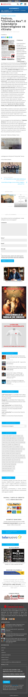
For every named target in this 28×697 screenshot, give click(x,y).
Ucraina (20, 462)
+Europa (5, 436)
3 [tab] (11, 206)
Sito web (3, 249)
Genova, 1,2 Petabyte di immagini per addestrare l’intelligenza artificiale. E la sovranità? (16, 382)
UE (3, 464)
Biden (22, 438)
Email (2, 243)
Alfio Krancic (19, 436)
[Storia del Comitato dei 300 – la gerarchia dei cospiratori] (4, 363)
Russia (22, 457)
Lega (4, 451)
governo (5, 446)
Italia (22, 449)
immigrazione (15, 449)
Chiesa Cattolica (19, 440)
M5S (8, 451)
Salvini (4, 459)
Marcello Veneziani (16, 451)
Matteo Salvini (16, 453)
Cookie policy (4, 659)
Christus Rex (6, 442)
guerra (11, 446)
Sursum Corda (6, 462)
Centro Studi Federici (7, 440)
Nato (15, 455)
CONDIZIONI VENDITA (6, 655)
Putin (17, 457)
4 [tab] (13, 206)
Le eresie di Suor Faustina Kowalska (15, 415)
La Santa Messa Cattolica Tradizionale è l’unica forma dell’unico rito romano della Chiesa (16, 357)
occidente (21, 455)
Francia (4, 444)
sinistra (10, 459)
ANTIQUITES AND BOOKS (12, 584)
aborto (11, 436)
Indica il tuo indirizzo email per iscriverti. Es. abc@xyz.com (13, 678)
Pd (12, 457)
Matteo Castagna (6, 453)
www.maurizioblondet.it (8, 468)
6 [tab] (16, 206)
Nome (3, 238)
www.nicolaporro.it (7, 470)
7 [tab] (18, 206)
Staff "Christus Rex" (15, 31)
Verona (13, 464)
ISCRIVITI (6, 682)
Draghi (22, 442)
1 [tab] (8, 206)
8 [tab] (19, 206)
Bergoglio (15, 438)
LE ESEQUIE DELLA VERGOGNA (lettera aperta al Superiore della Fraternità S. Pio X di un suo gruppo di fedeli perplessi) (12, 408)
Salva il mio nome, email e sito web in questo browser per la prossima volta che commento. (12, 256)
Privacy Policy (5, 657)
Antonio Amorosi (6, 438)
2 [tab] (10, 206)
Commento (4, 222)
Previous (2, 201)
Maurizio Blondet (7, 455)
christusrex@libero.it (15, 610)
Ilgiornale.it (18, 446)
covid (17, 442)
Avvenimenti (4, 15)
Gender (10, 444)
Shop (2, 650)
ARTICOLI (3, 647)
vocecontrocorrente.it (8, 466)
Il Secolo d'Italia (6, 449)
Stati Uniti (17, 459)
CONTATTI (3, 652)
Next (26, 201)
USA (8, 464)
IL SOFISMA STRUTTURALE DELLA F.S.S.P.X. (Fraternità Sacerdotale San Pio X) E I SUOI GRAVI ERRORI (16, 368)
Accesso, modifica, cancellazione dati (11, 662)
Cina (12, 442)
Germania (17, 444)
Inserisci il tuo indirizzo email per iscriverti (13, 674)
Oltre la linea (6, 457)
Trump (13, 462)
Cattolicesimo (12, 15)
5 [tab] (14, 206)
